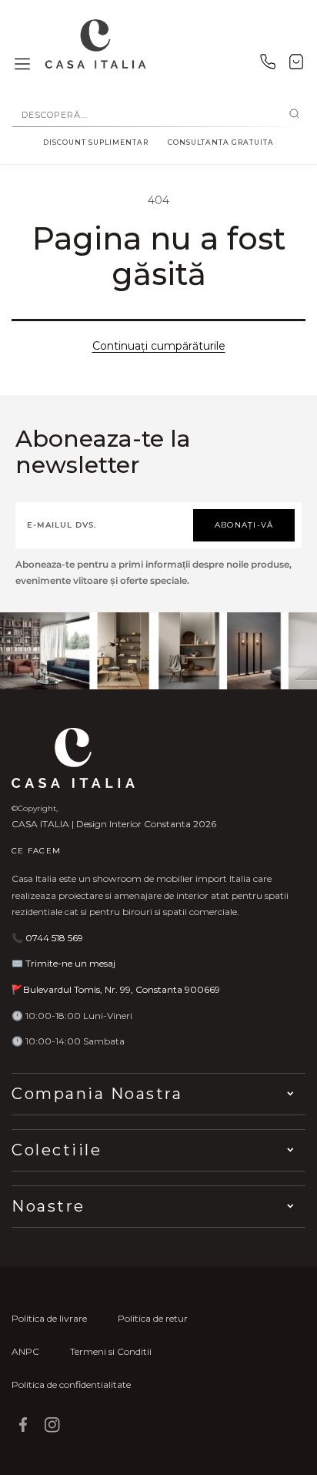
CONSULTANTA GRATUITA (221, 142)
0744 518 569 (54, 938)
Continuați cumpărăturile (158, 346)
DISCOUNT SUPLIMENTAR (95, 142)
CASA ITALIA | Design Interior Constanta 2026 (114, 824)
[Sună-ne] (267, 64)
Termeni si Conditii (111, 1351)
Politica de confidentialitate (71, 1384)
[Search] (294, 114)
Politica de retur (153, 1318)
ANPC (25, 1351)
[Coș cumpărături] (296, 64)
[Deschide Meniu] (22, 65)
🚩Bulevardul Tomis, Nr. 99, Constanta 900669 (116, 989)
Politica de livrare (49, 1318)
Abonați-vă (244, 525)
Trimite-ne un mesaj (70, 963)
